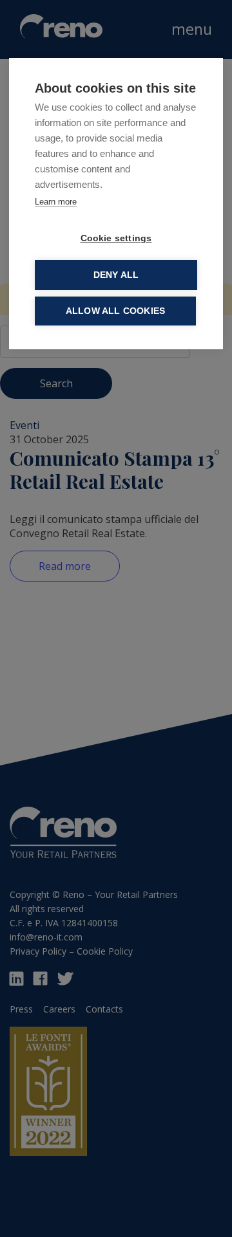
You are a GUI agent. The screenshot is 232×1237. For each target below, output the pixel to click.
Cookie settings (116, 238)
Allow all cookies (115, 311)
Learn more (56, 201)
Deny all (116, 275)
